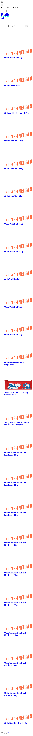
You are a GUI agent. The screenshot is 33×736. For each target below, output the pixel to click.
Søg (26, 26)
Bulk (9, 733)
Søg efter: (3, 11)
